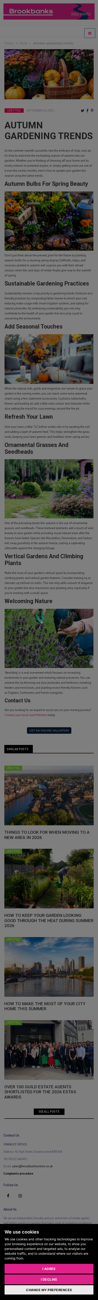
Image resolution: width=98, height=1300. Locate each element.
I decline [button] (49, 1279)
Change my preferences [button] (49, 1290)
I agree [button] (49, 1269)
